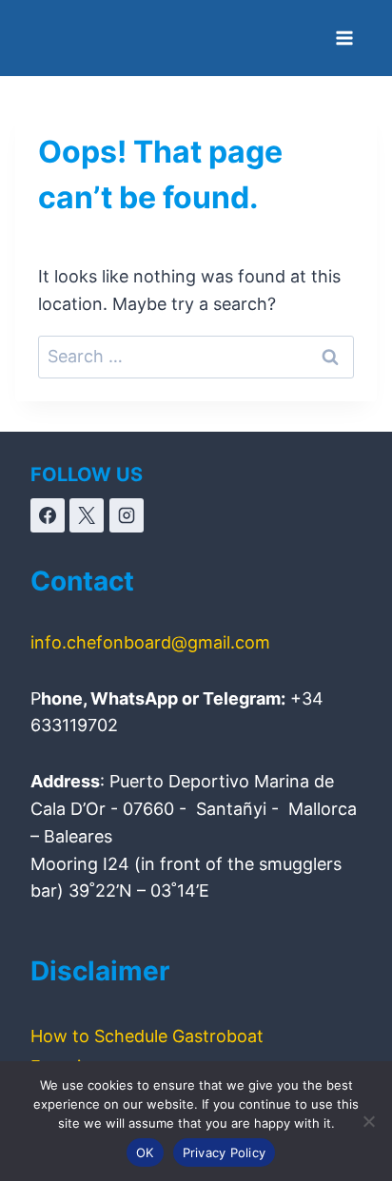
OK (145, 1152)
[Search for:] (196, 356)
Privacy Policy (224, 1152)
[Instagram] (126, 515)
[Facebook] (47, 515)
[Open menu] (344, 37)
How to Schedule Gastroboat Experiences (147, 1051)
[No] (368, 1121)
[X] (86, 515)
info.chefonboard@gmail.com (150, 642)
